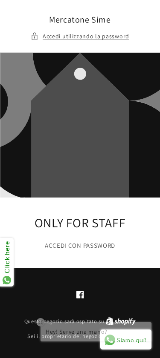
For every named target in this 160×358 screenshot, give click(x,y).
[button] (80, 36)
